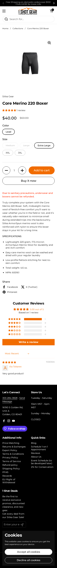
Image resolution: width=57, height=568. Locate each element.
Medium (10, 145)
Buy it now (28, 181)
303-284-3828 (9, 398)
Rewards (7, 475)
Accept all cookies (28, 551)
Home (5, 28)
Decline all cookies (28, 560)
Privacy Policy (10, 457)
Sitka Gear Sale (15, 517)
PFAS (5, 472)
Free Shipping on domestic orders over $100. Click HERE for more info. (28, 3)
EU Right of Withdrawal (8, 481)
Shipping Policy (11, 468)
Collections (18, 28)
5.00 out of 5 (37, 309)
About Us (36, 456)
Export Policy (9, 450)
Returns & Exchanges (14, 446)
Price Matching (10, 443)
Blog (33, 443)
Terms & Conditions (13, 453)
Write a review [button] (28, 342)
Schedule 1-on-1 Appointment (39, 448)
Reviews (35, 453)
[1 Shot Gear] (28, 11)
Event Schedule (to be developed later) (41, 462)
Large (26, 145)
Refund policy (10, 465)
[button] (51, 11)
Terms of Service (11, 461)
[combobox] (28, 19)
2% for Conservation (42, 467)
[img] (9, 362)
